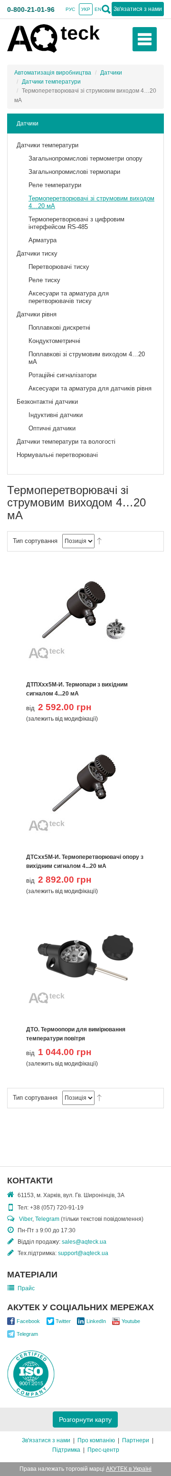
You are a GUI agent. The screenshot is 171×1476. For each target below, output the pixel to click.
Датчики (111, 72)
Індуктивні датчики (55, 415)
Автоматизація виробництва (52, 72)
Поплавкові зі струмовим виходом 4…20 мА (86, 358)
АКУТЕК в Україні (129, 1469)
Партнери (135, 1440)
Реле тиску (44, 280)
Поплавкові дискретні (59, 327)
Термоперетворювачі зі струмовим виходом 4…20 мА (91, 202)
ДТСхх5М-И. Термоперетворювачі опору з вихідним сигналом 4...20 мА (84, 861)
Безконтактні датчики (47, 401)
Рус (70, 9)
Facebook (28, 1321)
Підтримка (66, 1450)
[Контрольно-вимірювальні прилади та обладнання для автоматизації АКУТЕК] (53, 38)
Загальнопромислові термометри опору (85, 158)
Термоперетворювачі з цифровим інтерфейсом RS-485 (76, 223)
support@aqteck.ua (83, 1253)
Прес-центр (103, 1450)
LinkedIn (96, 1321)
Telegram (47, 1219)
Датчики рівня (37, 314)
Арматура (42, 240)
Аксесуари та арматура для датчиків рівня (90, 388)
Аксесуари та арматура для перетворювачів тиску (68, 297)
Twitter (63, 1321)
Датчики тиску (37, 253)
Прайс (26, 1288)
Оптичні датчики (52, 428)
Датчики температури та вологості (66, 441)
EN (98, 9)
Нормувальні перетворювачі (57, 454)
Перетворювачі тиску (58, 266)
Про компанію (96, 1440)
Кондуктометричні (54, 340)
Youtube (131, 1321)
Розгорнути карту (85, 1419)
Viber (25, 1219)
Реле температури (54, 185)
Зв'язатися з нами (46, 1440)
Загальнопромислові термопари (74, 171)
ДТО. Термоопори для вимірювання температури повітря (75, 1034)
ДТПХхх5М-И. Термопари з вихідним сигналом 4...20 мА (77, 689)
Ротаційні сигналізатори (62, 375)
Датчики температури (51, 81)
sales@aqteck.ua (84, 1241)
